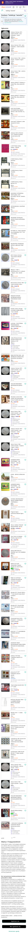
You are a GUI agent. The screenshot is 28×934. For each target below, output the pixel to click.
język (14, 837)
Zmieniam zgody (14, 931)
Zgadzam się (15, 921)
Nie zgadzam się (15, 926)
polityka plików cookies (7, 915)
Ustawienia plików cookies (19, 909)
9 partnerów (16, 867)
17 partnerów (10, 866)
